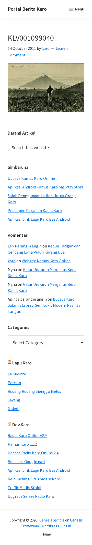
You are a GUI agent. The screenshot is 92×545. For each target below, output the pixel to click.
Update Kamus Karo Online (31, 178)
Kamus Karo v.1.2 (22, 444)
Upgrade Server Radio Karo (31, 496)
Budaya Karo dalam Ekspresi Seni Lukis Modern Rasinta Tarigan (44, 305)
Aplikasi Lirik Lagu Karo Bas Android (39, 219)
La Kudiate (17, 373)
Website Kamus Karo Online (46, 260)
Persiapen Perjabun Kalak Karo (35, 210)
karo (12, 260)
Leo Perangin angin (25, 245)
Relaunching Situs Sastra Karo (34, 478)
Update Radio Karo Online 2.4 (33, 452)
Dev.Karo (21, 425)
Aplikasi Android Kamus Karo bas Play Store (46, 186)
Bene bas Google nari (26, 461)
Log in (66, 526)
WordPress (50, 526)
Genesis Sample (51, 520)
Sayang (14, 399)
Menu (79, 8)
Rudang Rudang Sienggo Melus (34, 391)
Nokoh (13, 408)
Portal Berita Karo (27, 9)
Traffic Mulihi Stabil (24, 487)
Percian (14, 382)
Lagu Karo (22, 363)
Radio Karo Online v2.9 (27, 435)
